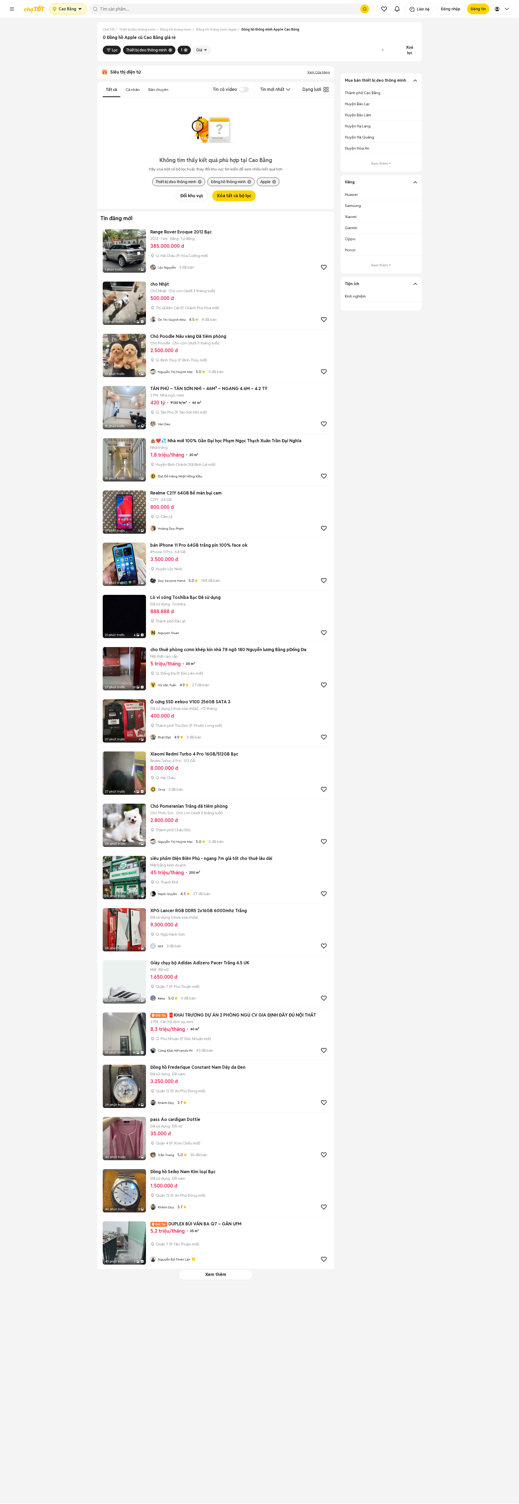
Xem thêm (215, 1274)
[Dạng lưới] (326, 89)
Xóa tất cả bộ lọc (234, 196)
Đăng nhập (450, 8)
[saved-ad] (384, 9)
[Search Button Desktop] (364, 9)
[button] (11, 9)
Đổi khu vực (191, 196)
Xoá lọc (409, 50)
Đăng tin (478, 8)
